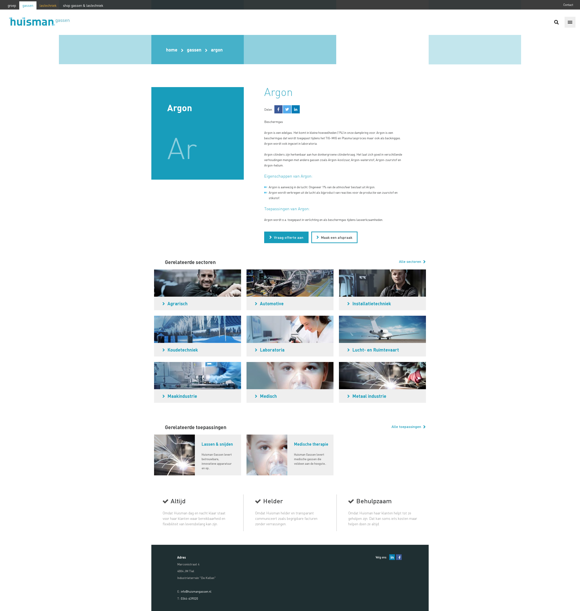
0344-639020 (189, 598)
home (171, 50)
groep (12, 5)
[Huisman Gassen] (42, 22)
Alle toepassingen (407, 426)
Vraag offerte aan (288, 237)
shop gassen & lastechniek (83, 5)
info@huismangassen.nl (196, 591)
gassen (27, 5)
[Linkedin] (392, 557)
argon (217, 50)
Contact (568, 5)
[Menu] (570, 22)
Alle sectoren (410, 261)
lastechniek (48, 5)
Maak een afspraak (336, 237)
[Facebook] (399, 557)
